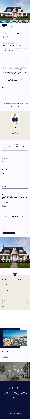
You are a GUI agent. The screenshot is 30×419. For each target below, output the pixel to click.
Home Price (4, 284)
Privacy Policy (6, 104)
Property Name (5, 91)
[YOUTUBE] (16, 405)
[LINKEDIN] (14, 405)
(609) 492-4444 (5, 393)
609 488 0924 (15, 130)
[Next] (26, 226)
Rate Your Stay (5, 95)
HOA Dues (3, 300)
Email (3, 87)
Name (3, 83)
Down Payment (4, 290)
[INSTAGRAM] (12, 405)
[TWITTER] (18, 405)
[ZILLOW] (20, 405)
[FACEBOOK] (10, 405)
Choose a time (4, 230)
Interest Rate (4, 297)
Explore (6, 356)
